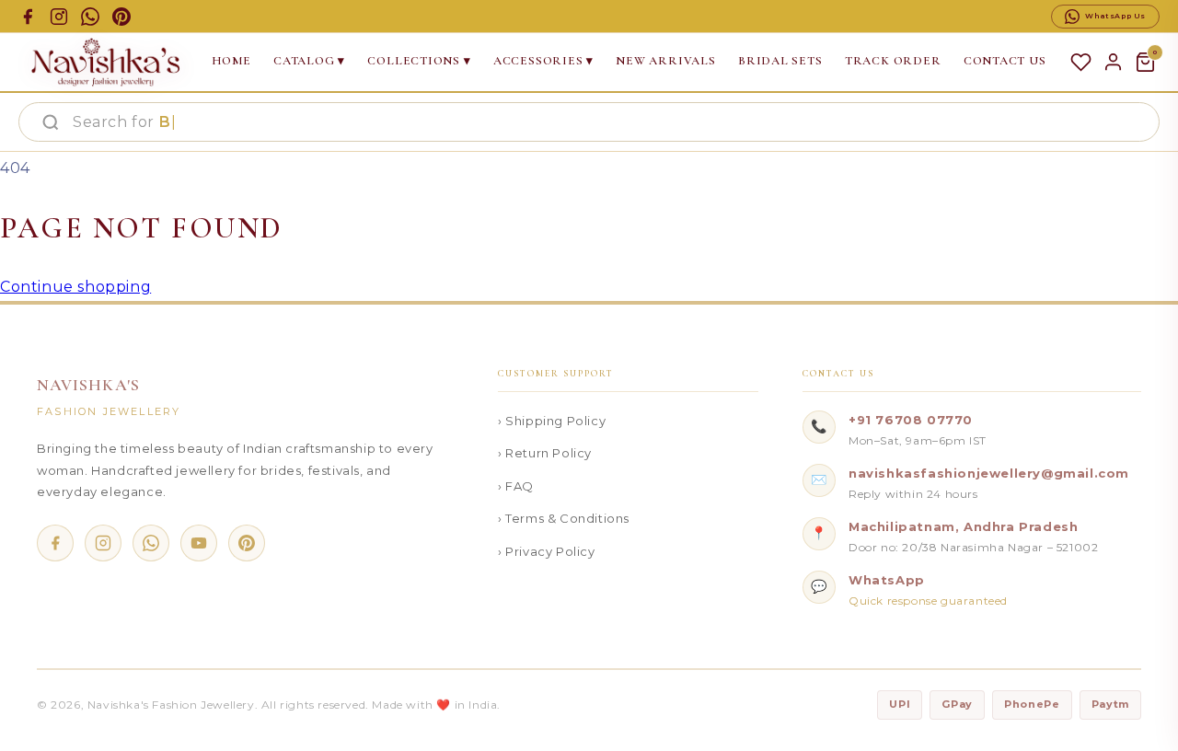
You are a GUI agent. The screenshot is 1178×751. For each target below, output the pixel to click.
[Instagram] (103, 543)
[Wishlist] (1080, 62)
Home (231, 60)
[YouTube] (198, 543)
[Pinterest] (246, 543)
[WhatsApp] (151, 543)
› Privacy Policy (546, 551)
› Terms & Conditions (563, 518)
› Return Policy (545, 452)
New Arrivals (665, 60)
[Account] (1113, 62)
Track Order (893, 60)
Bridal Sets (780, 60)
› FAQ (516, 486)
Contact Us (1005, 60)
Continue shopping (75, 286)
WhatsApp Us (1115, 15)
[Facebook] (55, 543)
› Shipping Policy (552, 420)
